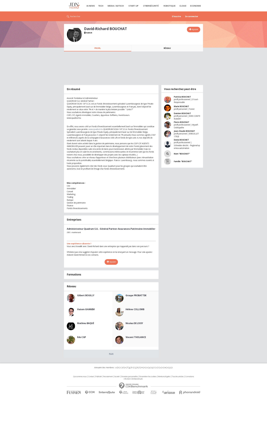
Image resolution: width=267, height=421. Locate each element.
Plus (111, 353)
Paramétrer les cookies (147, 377)
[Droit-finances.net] (123, 392)
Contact (91, 377)
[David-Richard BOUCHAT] (74, 34)
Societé (117, 377)
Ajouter (195, 29)
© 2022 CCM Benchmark (134, 379)
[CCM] (90, 392)
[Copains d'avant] (139, 392)
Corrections (189, 377)
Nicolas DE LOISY (134, 323)
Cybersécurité (151, 5)
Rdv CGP (81, 337)
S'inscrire (176, 16)
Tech (100, 5)
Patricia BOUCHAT (182, 96)
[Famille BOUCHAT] (167, 161)
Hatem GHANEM (86, 309)
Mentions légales (164, 377)
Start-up (133, 5)
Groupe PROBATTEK (136, 295)
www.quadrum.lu (95, 129)
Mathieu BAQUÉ (85, 323)
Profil (97, 48)
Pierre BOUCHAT (181, 122)
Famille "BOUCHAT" (183, 161)
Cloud (182, 5)
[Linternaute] (107, 392)
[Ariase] (168, 392)
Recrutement (108, 377)
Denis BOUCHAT (181, 139)
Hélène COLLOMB (135, 309)
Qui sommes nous (80, 377)
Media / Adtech (116, 5)
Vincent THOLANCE (136, 337)
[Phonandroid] (189, 392)
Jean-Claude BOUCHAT (184, 131)
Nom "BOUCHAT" (182, 153)
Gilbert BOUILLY (85, 295)
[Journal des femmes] (74, 392)
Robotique (169, 5)
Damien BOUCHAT (182, 113)
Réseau (167, 48)
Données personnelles (129, 377)
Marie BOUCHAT (181, 106)
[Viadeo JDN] (153, 392)
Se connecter (191, 16)
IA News (90, 5)
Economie (195, 5)
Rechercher (75, 16)
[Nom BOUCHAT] (167, 153)
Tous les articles (178, 377)
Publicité (99, 377)
